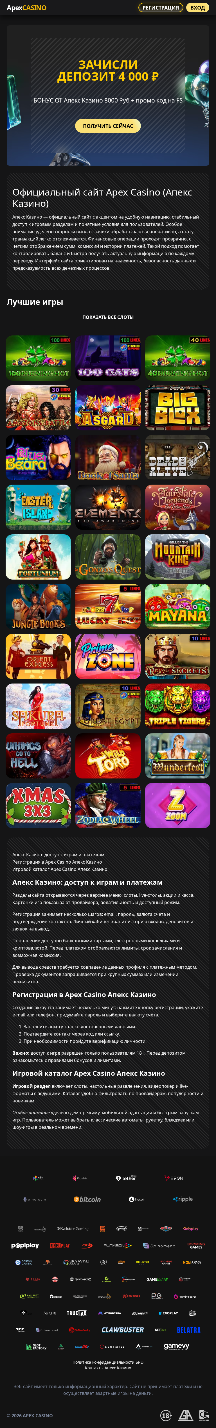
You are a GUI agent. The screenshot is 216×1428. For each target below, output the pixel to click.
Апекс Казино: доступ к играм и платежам (58, 855)
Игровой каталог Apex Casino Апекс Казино (59, 869)
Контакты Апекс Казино (108, 1367)
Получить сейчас (108, 125)
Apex (26, 7)
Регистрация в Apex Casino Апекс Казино (57, 862)
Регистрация (161, 7)
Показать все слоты (108, 317)
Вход (197, 7)
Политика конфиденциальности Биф (108, 1362)
